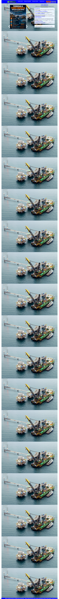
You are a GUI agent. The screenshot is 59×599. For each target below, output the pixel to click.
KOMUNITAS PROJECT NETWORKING (41, 11)
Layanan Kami (20, 1)
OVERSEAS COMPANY (38, 25)
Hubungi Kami (42, 1)
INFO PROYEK (37, 8)
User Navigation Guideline (39, 21)
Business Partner (35, 1)
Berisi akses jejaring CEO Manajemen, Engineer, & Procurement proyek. (43, 12)
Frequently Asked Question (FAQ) (40, 22)
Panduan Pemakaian (27, 1)
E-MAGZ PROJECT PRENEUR (40, 13)
